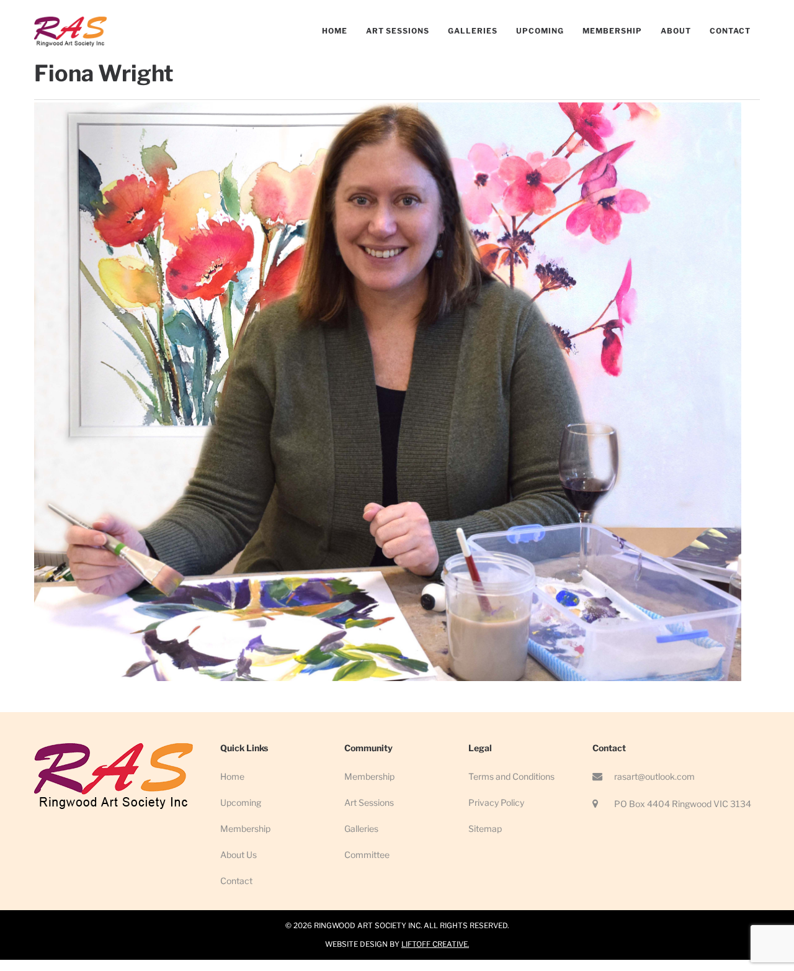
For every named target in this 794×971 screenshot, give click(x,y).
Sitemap (485, 828)
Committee (367, 854)
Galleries (361, 828)
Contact (236, 880)
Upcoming (240, 802)
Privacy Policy (496, 802)
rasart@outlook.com (654, 776)
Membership (245, 828)
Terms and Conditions (511, 776)
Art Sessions (369, 802)
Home (232, 776)
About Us (238, 854)
